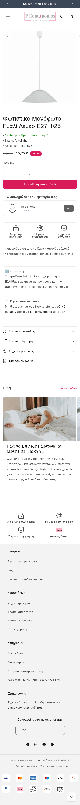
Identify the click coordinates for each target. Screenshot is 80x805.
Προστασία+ (29, 206)
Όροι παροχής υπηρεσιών (54, 766)
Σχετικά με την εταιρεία (23, 561)
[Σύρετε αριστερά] (31, 110)
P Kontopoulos (25, 760)
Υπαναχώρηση (17, 629)
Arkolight (21, 140)
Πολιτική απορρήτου (26, 766)
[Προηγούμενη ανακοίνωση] (7, 4)
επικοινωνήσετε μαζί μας (47, 311)
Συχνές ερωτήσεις (19, 603)
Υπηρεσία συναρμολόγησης (26, 671)
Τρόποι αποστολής (20, 611)
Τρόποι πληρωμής (20, 620)
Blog (11, 570)
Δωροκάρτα (15, 653)
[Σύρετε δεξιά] (48, 110)
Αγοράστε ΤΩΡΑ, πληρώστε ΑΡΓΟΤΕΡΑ (34, 679)
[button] (7, 16)
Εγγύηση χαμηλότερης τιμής (26, 578)
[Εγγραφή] (60, 730)
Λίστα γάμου (16, 662)
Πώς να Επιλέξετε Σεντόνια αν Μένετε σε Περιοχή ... (34, 448)
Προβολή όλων (67, 388)
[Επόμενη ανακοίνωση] (73, 4)
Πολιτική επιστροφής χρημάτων (54, 760)
